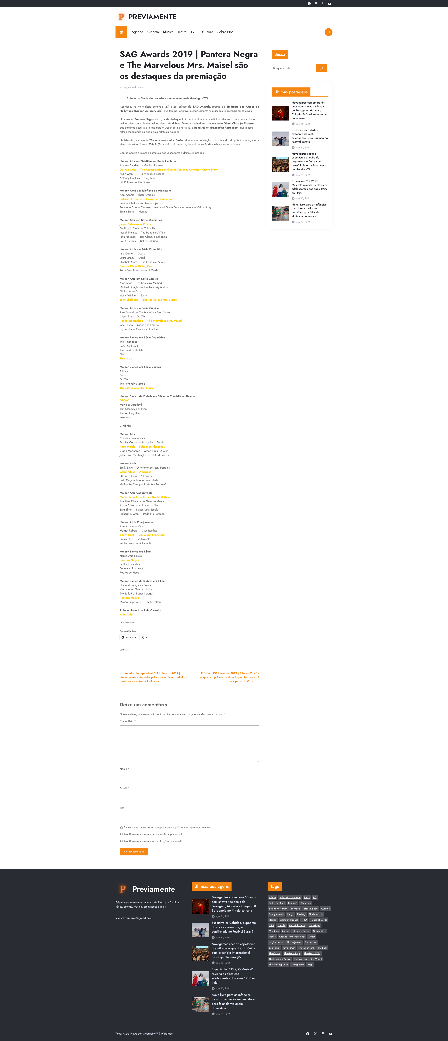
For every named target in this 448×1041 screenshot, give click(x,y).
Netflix (272, 936)
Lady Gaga (314, 925)
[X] (323, 3)
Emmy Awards (276, 914)
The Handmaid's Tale (279, 959)
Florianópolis (316, 914)
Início (121, 32)
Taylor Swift (289, 948)
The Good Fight (292, 953)
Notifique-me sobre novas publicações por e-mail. (153, 841)
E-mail (124, 788)
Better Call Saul (277, 903)
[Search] (321, 68)
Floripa (272, 920)
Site (122, 808)
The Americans (306, 948)
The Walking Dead (278, 964)
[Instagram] (316, 3)
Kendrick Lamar (297, 925)
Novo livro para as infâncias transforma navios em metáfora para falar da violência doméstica (309, 210)
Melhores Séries (301, 931)
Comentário (128, 721)
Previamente (153, 17)
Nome (124, 769)
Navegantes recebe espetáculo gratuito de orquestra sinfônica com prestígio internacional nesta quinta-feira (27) (309, 161)
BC (314, 897)
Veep (310, 964)
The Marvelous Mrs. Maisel (308, 959)
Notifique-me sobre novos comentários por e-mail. (153, 834)
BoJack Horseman (278, 908)
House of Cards (318, 920)
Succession (311, 942)
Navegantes (319, 931)
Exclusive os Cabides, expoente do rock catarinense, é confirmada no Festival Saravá (310, 136)
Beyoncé (292, 903)
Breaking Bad (311, 908)
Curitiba (325, 908)
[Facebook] (309, 3)
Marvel (285, 931)
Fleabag (301, 914)
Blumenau (306, 903)
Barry (307, 897)
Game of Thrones (289, 920)
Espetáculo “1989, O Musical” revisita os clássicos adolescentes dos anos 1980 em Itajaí (309, 187)
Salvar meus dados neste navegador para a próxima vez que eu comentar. (167, 827)
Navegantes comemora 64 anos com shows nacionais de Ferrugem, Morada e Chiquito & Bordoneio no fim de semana (309, 110)
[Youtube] (329, 3)
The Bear (322, 948)
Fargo (290, 914)
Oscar (312, 936)
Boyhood (295, 908)
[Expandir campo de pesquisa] (328, 32)
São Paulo (274, 948)
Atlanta (272, 897)
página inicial (276, 942)
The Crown (274, 953)
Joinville (281, 925)
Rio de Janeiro (294, 942)
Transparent (298, 964)
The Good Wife (312, 953)
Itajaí (271, 925)
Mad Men (274, 931)
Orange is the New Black (292, 936)
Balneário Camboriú (289, 897)
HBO (304, 920)
